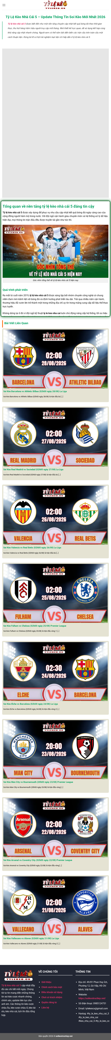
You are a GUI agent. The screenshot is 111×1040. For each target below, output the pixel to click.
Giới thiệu (46, 982)
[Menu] (4, 5)
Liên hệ (45, 1007)
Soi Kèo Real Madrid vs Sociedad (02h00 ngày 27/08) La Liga (33, 469)
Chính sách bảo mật (51, 987)
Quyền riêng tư (49, 1002)
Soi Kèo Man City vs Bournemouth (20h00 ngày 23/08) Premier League (38, 782)
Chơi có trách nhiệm (51, 997)
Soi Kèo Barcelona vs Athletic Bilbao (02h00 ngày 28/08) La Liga (35, 391)
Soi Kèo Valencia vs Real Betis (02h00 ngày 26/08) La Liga (32, 547)
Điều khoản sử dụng (51, 992)
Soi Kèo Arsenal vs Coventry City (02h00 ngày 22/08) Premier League (37, 860)
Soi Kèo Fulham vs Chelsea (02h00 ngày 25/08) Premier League (34, 626)
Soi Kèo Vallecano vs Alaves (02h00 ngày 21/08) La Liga (31, 938)
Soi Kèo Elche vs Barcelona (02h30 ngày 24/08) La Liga (30, 704)
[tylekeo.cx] (55, 5)
